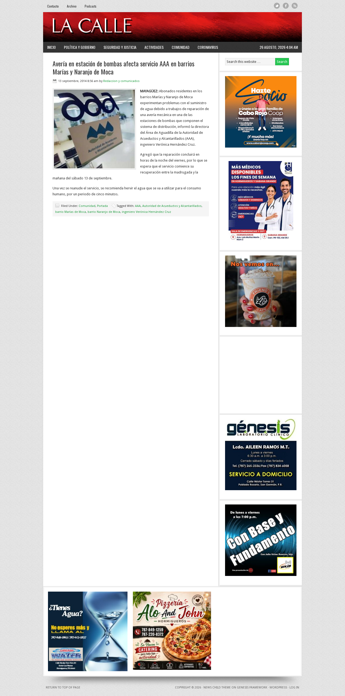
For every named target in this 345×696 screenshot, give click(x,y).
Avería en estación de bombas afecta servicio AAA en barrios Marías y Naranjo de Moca (123, 67)
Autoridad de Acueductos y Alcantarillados (172, 206)
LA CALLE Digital (105, 27)
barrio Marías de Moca (70, 212)
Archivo (72, 6)
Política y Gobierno (79, 47)
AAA (138, 206)
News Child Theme (217, 687)
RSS (295, 6)
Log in (294, 687)
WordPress (278, 687)
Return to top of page (63, 687)
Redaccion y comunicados (121, 81)
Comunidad (180, 47)
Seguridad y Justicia (120, 47)
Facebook (286, 6)
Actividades (154, 47)
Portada (102, 206)
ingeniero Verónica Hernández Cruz (146, 212)
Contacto (53, 6)
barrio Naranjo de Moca (104, 212)
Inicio (51, 47)
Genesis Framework (252, 687)
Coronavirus (208, 47)
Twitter (277, 6)
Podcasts (90, 6)
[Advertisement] (232, 27)
